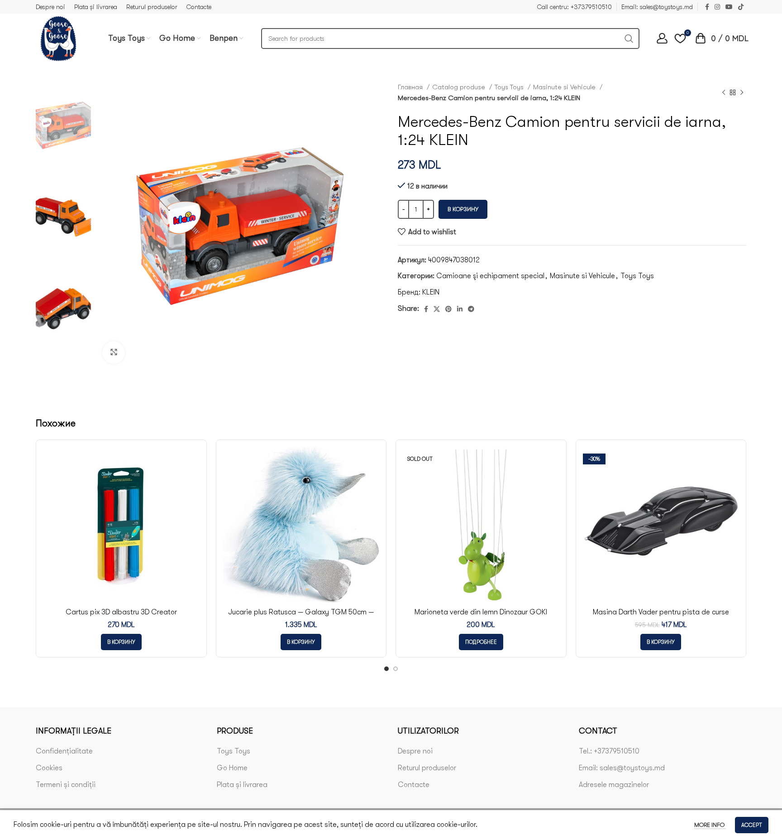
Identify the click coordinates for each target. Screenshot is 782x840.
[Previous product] (723, 92)
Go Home (232, 768)
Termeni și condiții (65, 785)
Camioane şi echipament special (490, 276)
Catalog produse (459, 87)
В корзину (463, 209)
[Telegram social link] (471, 309)
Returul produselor (427, 768)
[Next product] (741, 92)
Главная (411, 87)
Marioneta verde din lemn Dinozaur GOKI (481, 612)
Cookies (49, 768)
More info (710, 824)
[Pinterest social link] (448, 309)
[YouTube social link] (729, 7)
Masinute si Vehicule (565, 87)
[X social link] (437, 309)
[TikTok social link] (740, 7)
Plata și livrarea (242, 785)
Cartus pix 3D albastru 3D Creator (121, 612)
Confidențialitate (64, 751)
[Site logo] (58, 38)
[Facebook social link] (707, 7)
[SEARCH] (629, 38)
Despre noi (415, 751)
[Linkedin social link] (459, 309)
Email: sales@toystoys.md (622, 768)
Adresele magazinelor (614, 785)
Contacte (413, 785)
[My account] (662, 38)
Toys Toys (510, 87)
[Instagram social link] (717, 7)
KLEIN (430, 292)
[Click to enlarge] (113, 352)
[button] (121, 642)
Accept (751, 825)
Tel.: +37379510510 (609, 751)
